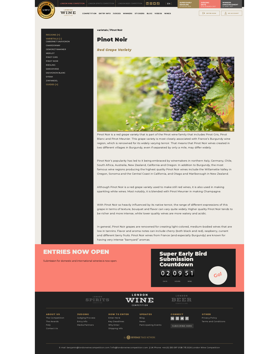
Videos (158, 13)
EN (168, 3)
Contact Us (52, 328)
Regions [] (53, 34)
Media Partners (85, 325)
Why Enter (114, 325)
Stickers (139, 13)
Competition (89, 13)
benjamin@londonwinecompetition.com (88, 347)
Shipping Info (115, 328)
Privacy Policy (209, 318)
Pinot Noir (52, 61)
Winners (127, 13)
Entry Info (105, 13)
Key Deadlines (116, 321)
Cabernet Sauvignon (58, 41)
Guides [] (52, 84)
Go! (218, 275)
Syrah (49, 77)
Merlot (50, 53)
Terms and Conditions (213, 321)
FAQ (48, 325)
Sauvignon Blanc (55, 73)
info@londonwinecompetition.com (129, 347)
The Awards (52, 321)
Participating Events (150, 325)
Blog (149, 13)
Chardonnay (53, 45)
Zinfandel (52, 81)
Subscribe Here (182, 326)
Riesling (51, 65)
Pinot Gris (52, 57)
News (142, 321)
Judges (117, 13)
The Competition (55, 318)
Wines (167, 13)
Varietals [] (54, 38)
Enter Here (114, 318)
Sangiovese (52, 69)
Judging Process (86, 318)
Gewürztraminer (56, 49)
